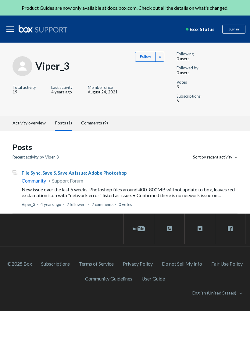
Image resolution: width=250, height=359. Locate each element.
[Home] (43, 29)
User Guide (153, 278)
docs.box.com (122, 8)
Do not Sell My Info (182, 264)
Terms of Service (96, 264)
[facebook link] (230, 229)
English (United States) (214, 292)
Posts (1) (63, 122)
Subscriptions (55, 264)
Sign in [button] (234, 29)
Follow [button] (145, 56)
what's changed (211, 8)
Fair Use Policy (227, 264)
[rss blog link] (169, 229)
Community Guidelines (108, 278)
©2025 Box (19, 264)
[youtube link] (139, 229)
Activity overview (29, 122)
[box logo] (43, 28)
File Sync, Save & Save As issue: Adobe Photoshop (74, 173)
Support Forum (67, 180)
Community (34, 180)
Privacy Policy (138, 264)
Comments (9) (94, 122)
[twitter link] (200, 229)
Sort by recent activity (213, 157)
